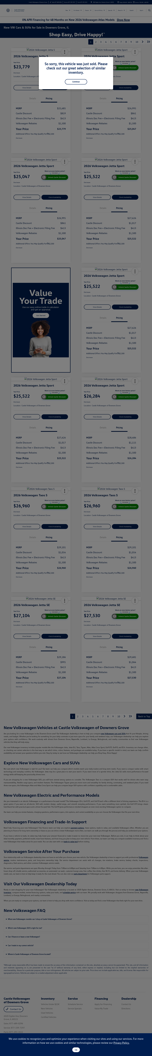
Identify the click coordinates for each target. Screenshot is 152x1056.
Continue (76, 81)
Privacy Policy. (121, 1042)
